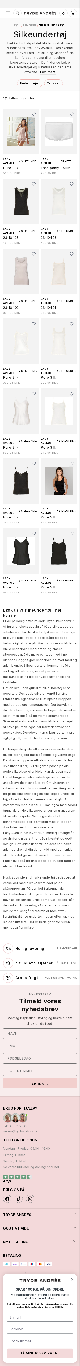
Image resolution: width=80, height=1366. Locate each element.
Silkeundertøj (52, 25)
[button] (8, 13)
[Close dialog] (72, 1279)
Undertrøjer (30, 83)
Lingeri (29, 25)
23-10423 (11, 238)
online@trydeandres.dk (20, 1131)
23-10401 (48, 308)
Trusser (53, 83)
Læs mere (48, 72)
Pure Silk (10, 168)
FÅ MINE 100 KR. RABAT (40, 1353)
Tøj (17, 25)
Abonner (39, 1084)
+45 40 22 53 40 (15, 1126)
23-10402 (11, 308)
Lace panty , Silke (56, 168)
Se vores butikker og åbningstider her (31, 1167)
